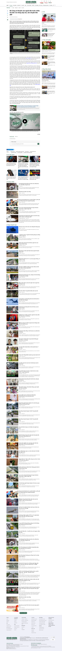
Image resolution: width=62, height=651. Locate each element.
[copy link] (8, 15)
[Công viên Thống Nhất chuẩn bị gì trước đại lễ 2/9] (12, 357)
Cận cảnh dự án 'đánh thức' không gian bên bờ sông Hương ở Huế (29, 468)
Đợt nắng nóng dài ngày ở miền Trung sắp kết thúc (28, 411)
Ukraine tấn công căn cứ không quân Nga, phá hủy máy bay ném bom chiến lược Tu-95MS (28, 564)
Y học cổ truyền (29, 5)
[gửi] (38, 144)
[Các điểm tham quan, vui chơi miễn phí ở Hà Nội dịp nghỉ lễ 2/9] (12, 454)
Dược (25, 5)
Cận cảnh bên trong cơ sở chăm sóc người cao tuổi (29, 427)
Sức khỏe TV (19, 5)
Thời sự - (20, 202)
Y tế (8, 5)
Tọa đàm (15, 620)
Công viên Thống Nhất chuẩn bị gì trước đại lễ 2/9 (29, 354)
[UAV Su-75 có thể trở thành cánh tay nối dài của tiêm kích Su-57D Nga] (12, 510)
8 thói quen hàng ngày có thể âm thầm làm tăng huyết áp (51, 56)
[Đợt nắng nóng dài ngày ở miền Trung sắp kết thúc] (12, 413)
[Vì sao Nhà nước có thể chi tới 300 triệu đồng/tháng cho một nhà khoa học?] (12, 397)
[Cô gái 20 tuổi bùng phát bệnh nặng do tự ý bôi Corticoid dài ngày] (44, 34)
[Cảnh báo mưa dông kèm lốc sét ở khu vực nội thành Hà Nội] (12, 309)
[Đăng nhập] (50, 1)
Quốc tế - (20, 228)
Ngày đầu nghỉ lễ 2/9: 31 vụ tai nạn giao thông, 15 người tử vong (29, 259)
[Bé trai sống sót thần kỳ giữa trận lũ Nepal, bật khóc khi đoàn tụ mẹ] (12, 325)
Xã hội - (20, 210)
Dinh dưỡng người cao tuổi (42, 620)
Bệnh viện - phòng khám (25, 620)
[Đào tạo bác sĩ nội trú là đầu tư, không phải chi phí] (44, 92)
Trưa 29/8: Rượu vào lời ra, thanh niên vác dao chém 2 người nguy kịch (28, 371)
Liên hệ (53, 639)
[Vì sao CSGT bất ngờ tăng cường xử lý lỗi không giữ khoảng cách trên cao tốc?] (12, 526)
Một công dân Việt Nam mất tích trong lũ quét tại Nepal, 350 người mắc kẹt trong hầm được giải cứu (29, 588)
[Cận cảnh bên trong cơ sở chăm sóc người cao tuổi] (12, 429)
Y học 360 (22, 5)
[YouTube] (53, 637)
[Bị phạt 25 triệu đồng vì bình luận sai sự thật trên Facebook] (12, 333)
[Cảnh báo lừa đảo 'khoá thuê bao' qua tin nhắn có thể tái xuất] (11, 173)
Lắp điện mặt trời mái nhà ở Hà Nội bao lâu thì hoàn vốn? (28, 363)
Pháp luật (16, 7)
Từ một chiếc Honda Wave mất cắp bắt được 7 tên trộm (28, 347)
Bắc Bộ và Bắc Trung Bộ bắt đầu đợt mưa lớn (28, 290)
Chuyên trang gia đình (52, 625)
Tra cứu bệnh (15, 5)
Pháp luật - (20, 237)
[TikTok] (41, 1)
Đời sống (50, 626)
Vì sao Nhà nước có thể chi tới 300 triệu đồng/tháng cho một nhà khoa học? (27, 395)
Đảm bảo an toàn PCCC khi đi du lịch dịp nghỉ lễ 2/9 (29, 606)
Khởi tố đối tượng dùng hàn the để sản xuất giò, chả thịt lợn (29, 379)
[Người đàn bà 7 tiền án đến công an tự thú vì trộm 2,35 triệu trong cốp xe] (12, 462)
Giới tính (33, 5)
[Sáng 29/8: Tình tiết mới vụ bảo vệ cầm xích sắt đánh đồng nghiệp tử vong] (12, 582)
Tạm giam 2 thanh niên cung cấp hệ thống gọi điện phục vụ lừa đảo (28, 339)
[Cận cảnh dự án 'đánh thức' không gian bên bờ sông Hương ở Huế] (12, 470)
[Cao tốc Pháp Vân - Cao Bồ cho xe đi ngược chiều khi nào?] (12, 534)
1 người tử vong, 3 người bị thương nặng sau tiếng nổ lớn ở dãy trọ (29, 235)
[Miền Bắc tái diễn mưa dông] (12, 194)
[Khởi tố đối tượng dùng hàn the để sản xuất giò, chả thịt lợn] (12, 381)
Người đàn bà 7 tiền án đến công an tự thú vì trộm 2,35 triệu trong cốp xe (29, 459)
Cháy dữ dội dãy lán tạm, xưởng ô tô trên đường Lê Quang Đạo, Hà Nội (29, 275)
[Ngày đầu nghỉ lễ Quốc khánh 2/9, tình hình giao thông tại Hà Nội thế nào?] (12, 405)
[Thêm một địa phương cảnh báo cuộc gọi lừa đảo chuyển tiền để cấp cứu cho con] (11, 159)
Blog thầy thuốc (47, 69)
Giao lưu (15, 621)
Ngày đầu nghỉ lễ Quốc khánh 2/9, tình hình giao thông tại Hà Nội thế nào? (29, 403)
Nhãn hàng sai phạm (51, 620)
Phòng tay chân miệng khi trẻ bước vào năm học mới (48, 22)
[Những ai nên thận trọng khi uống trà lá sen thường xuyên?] (44, 63)
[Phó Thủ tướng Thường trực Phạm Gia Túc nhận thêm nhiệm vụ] (12, 558)
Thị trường (50, 5)
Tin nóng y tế (8, 624)
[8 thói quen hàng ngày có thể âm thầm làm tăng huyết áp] (44, 57)
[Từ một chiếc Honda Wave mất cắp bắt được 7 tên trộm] (12, 349)
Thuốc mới (15, 628)
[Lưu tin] (8, 17)
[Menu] (53, 5)
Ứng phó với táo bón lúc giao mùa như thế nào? (48, 50)
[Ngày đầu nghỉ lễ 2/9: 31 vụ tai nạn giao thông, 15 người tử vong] (12, 261)
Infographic (23, 629)
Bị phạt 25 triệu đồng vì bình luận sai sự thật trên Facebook (29, 331)
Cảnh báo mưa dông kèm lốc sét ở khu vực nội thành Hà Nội (28, 307)
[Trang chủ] (7, 5)
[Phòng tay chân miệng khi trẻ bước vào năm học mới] (49, 17)
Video (22, 628)
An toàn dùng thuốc (16, 625)
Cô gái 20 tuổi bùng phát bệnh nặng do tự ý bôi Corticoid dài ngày (51, 34)
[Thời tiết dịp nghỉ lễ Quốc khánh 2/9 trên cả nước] (12, 486)
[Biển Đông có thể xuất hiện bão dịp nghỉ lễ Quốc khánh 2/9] (12, 253)
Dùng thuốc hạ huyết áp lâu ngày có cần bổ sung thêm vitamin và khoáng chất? (29, 216)
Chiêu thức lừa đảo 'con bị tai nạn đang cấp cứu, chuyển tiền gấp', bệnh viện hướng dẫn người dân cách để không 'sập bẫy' (23, 165)
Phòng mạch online (46, 5)
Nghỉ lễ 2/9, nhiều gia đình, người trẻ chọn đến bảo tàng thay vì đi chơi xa (29, 315)
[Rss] (54, 637)
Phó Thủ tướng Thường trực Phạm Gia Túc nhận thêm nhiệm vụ (29, 556)
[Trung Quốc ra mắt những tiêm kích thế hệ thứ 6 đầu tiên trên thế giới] (12, 301)
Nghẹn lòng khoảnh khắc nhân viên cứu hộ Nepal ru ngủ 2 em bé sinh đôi (28, 500)
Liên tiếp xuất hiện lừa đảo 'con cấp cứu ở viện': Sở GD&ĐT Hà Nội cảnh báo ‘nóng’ (35, 178)
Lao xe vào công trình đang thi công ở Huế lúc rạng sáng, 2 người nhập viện (28, 208)
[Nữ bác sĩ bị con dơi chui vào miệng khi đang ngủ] (12, 229)
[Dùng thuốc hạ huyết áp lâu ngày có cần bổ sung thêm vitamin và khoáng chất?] (12, 218)
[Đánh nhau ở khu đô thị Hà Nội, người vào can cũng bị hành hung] (12, 245)
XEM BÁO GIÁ (39, 643)
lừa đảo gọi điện (19, 152)
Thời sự (11, 5)
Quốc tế (20, 7)
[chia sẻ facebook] (8, 11)
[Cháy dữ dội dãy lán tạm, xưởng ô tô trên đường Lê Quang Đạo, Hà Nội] (12, 277)
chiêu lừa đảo (12, 151)
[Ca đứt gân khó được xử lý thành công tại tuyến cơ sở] (44, 30)
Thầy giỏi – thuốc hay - (45, 51)
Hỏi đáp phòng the (41, 627)
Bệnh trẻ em (33, 624)
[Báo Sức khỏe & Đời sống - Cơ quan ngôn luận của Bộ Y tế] (31, 2)
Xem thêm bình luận (12, 138)
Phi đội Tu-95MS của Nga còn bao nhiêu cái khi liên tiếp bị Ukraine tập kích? (29, 267)
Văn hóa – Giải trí (51, 624)
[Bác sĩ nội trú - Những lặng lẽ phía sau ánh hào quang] (44, 87)
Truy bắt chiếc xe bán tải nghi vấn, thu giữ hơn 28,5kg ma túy (29, 283)
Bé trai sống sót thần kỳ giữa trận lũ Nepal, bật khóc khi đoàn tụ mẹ (29, 323)
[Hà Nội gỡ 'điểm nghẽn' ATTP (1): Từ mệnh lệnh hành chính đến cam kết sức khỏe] (12, 518)
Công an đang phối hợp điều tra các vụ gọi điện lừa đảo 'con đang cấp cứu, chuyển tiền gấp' (23, 178)
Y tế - (42, 24)
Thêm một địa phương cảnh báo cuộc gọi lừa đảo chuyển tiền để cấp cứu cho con (11, 164)
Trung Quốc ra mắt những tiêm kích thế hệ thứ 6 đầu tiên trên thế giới (29, 299)
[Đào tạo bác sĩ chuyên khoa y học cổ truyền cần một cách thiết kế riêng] (49, 74)
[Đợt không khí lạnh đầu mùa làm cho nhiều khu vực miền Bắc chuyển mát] (12, 186)
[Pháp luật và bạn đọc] (46, 3)
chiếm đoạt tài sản (33, 151)
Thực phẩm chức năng (42, 624)
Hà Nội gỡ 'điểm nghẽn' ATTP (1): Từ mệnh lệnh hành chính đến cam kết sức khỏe (29, 516)
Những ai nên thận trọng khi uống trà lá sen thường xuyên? (51, 63)
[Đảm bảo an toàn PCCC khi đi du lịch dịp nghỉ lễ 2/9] (12, 608)
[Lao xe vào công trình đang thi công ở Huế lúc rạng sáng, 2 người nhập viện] (12, 210)
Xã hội (13, 7)
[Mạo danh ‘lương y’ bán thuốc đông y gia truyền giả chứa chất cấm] (12, 389)
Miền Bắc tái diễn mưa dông (25, 191)
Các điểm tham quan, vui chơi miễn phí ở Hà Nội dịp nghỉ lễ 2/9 (29, 451)
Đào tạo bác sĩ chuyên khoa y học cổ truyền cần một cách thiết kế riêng (48, 80)
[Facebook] (52, 637)
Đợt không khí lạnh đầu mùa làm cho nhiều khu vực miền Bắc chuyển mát (29, 184)
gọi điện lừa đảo (13, 152)
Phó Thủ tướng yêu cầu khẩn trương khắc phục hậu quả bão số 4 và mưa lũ (29, 548)
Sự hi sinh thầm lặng (9, 628)
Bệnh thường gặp (33, 620)
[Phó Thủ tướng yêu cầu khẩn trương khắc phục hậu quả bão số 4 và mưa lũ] (12, 550)
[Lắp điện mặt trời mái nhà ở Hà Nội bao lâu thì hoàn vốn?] (12, 365)
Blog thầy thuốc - (44, 81)
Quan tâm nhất (12, 136)
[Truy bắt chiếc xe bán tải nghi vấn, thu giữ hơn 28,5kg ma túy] (12, 285)
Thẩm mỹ (32, 631)
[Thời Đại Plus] (50, 2)
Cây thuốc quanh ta (24, 621)
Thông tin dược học (16, 627)
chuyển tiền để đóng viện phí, (31, 63)
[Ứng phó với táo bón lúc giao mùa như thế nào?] (49, 45)
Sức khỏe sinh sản (41, 628)
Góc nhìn (23, 7)
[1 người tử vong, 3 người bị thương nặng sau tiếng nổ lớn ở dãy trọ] (12, 237)
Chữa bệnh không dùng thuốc (25, 623)
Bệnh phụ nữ (33, 621)
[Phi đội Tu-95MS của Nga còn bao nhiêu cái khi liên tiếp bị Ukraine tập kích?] (12, 269)
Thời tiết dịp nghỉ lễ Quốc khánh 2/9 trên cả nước (29, 483)
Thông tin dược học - (22, 218)
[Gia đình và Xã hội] (41, 3)
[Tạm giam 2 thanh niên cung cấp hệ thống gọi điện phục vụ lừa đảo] (12, 341)
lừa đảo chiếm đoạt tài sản (20, 151)
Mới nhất (16, 136)
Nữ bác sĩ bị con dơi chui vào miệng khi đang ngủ (29, 226)
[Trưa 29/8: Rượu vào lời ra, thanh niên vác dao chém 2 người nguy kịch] (12, 373)
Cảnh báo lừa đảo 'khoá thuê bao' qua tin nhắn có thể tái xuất (11, 178)
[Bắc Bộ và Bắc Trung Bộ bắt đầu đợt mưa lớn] (12, 293)
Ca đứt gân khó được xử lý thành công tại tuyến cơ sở (51, 29)
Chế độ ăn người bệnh (42, 621)
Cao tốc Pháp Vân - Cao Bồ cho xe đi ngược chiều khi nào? (29, 532)
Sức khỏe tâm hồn (33, 625)
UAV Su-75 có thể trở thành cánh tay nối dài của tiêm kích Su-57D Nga (29, 508)
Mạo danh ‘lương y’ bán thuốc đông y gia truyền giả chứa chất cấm (29, 387)
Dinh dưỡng (36, 5)
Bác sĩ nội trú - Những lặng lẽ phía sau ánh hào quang (51, 86)
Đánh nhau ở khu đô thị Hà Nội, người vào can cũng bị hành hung (28, 243)
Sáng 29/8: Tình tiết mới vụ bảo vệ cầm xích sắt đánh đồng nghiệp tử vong (29, 580)
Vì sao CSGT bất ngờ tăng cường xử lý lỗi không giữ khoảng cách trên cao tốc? (29, 524)
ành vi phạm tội (28, 58)
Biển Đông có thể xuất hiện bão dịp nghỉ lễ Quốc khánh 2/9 (29, 251)
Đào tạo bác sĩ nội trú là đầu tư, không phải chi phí (51, 91)
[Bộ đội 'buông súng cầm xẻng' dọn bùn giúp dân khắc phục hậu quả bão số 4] (12, 438)
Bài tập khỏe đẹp (33, 632)
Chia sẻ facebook (10, 149)
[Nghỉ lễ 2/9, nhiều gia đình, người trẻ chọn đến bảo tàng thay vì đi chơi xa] (12, 317)
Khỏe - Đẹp (40, 5)
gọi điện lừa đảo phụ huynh (28, 152)
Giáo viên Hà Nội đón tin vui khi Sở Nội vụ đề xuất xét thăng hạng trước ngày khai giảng (29, 200)
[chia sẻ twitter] (8, 13)
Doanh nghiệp (50, 621)
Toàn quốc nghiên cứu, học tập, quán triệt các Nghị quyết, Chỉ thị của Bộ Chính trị (28, 443)
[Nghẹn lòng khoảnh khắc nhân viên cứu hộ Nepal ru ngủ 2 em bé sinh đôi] (12, 502)
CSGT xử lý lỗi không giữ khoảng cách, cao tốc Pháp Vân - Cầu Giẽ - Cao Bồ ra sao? (29, 572)
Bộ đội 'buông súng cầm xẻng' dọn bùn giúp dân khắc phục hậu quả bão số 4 (29, 435)
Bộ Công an (27, 151)
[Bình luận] (8, 20)
